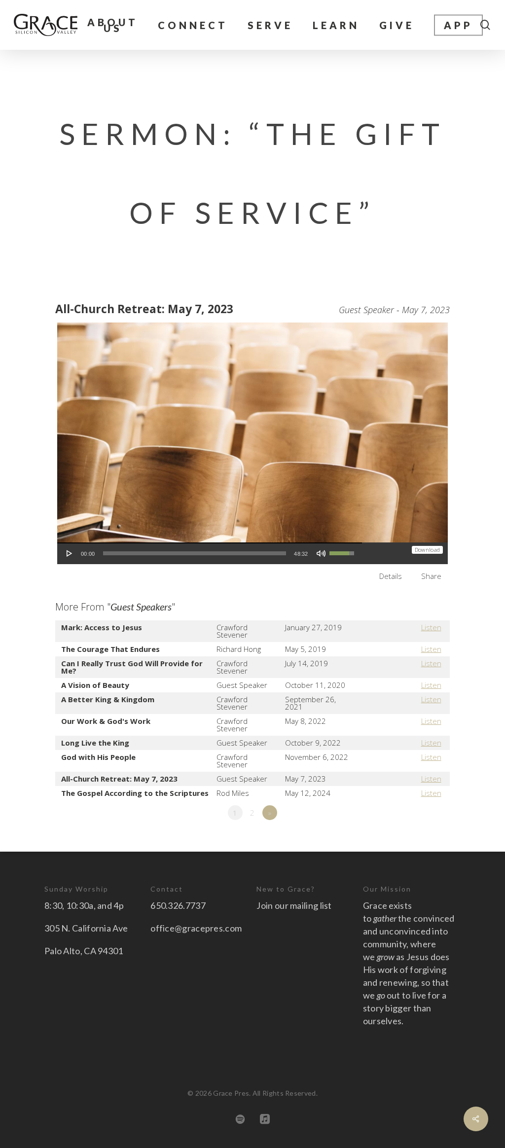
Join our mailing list (293, 905)
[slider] (195, 553)
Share (431, 576)
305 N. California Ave (86, 928)
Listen (431, 627)
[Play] (69, 553)
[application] (209, 553)
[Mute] (321, 553)
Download (427, 549)
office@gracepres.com (196, 928)
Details (390, 576)
